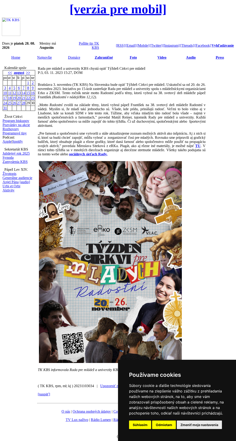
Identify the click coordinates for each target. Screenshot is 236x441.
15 (28, 93)
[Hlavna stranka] (11, 35)
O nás (66, 411)
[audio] (25, 182)
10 (5, 93)
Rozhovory (11, 129)
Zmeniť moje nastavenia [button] (199, 425)
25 (10, 103)
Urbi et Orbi (11, 186)
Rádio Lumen (101, 420)
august (19, 73)
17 (5, 98)
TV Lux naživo (77, 420)
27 (19, 103)
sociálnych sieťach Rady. (88, 154)
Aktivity (9, 190)
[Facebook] (203, 45)
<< (10, 73)
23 (33, 98)
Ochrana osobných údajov (92, 411)
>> (28, 73)
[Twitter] (156, 45)
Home (15, 57)
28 (23, 103)
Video (161, 57)
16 (33, 93)
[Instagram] (171, 45)
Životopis (9, 174)
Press (220, 57)
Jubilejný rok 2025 (16, 153)
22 (28, 98)
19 (14, 98)
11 (10, 93)
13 (19, 93)
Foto (133, 57)
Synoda (8, 158)
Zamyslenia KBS (15, 162)
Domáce (74, 57)
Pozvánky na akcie (16, 125)
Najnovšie (44, 57)
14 (23, 93)
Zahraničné (104, 57)
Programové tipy (15, 133)
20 (19, 98)
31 (5, 108)
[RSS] (120, 45)
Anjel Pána (11, 182)
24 (5, 103)
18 (10, 98)
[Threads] (187, 45)
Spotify (17, 141)
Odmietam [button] (164, 425)
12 (14, 93)
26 (14, 103)
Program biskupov (16, 121)
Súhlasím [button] (140, 425)
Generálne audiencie (17, 178)
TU (198, 146)
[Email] (130, 45)
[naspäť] (44, 394)
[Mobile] (143, 45)
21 (23, 98)
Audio (191, 57)
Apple (7, 141)
